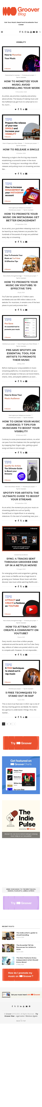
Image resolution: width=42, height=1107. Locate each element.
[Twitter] (23, 32)
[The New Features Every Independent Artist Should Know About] (8, 961)
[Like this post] (15, 109)
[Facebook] (19, 32)
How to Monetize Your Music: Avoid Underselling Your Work (21, 84)
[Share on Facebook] (18, 109)
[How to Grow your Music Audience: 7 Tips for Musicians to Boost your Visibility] (21, 399)
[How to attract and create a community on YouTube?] (21, 604)
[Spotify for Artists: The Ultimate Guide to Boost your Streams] (21, 470)
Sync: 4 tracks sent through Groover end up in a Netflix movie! (21, 562)
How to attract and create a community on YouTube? (21, 630)
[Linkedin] (28, 32)
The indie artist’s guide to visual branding (26, 934)
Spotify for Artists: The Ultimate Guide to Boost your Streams (21, 496)
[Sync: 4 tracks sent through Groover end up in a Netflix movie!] (21, 538)
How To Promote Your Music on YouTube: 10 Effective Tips (21, 285)
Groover (9, 1014)
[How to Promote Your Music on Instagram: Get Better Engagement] (21, 191)
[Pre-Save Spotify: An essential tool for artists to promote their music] (21, 327)
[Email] (34, 32)
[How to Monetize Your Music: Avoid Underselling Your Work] (21, 59)
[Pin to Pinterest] (23, 109)
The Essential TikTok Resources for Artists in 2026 (26, 947)
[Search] (40, 32)
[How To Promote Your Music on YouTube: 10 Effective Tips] (21, 259)
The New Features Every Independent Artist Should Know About (27, 960)
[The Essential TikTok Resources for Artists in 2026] (8, 948)
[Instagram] (25, 32)
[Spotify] (37, 32)
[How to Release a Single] (21, 127)
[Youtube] (31, 32)
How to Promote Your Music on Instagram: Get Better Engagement (21, 217)
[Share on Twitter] (21, 109)
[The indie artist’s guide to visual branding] (8, 936)
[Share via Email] (26, 109)
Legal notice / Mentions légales (27, 1016)
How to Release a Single (21, 149)
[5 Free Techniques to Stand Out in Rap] (21, 672)
